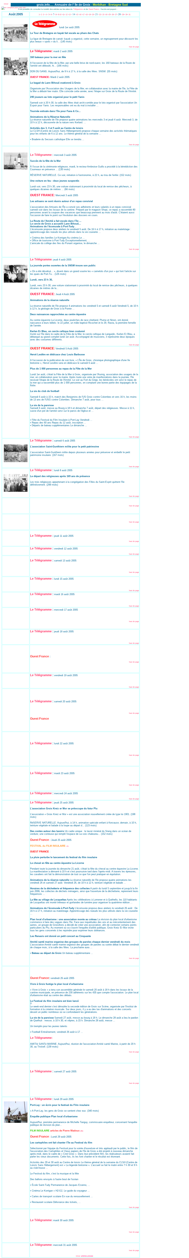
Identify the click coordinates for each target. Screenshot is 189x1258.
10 (60, 14)
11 (63, 14)
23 (103, 14)
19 (90, 14)
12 (67, 14)
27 (116, 14)
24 (106, 14)
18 (87, 14)
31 (129, 14)
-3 (43, 14)
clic (67, 846)
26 (113, 14)
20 (93, 14)
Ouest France (94, 9)
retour (6, 4)
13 (70, 14)
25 (110, 14)
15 (77, 14)
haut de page (134, 47)
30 (126, 14)
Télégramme (78, 9)
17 (84, 14)
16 (80, 14)
